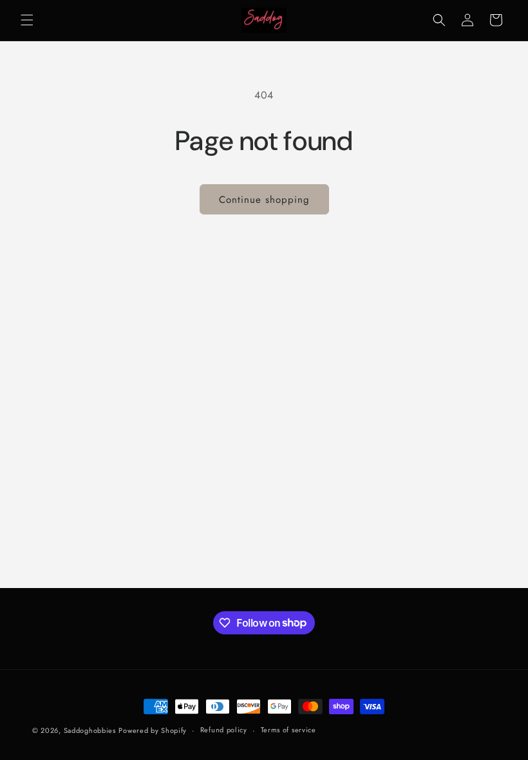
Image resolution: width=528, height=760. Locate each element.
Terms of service (288, 730)
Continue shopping (264, 200)
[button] (27, 20)
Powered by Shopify (152, 730)
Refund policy (223, 730)
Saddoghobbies (90, 730)
